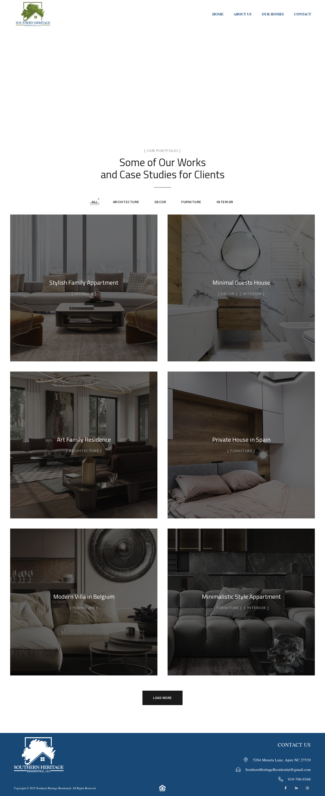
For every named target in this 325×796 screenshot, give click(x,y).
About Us (243, 14)
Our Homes (273, 14)
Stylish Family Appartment (83, 282)
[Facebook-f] (285, 788)
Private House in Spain (241, 439)
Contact (302, 14)
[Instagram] (307, 788)
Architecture (126, 201)
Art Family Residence (84, 439)
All (95, 201)
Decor (160, 201)
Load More (162, 697)
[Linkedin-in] (296, 788)
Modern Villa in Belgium (84, 596)
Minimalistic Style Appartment (241, 596)
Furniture (191, 201)
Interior (225, 201)
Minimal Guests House (241, 282)
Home (217, 14)
